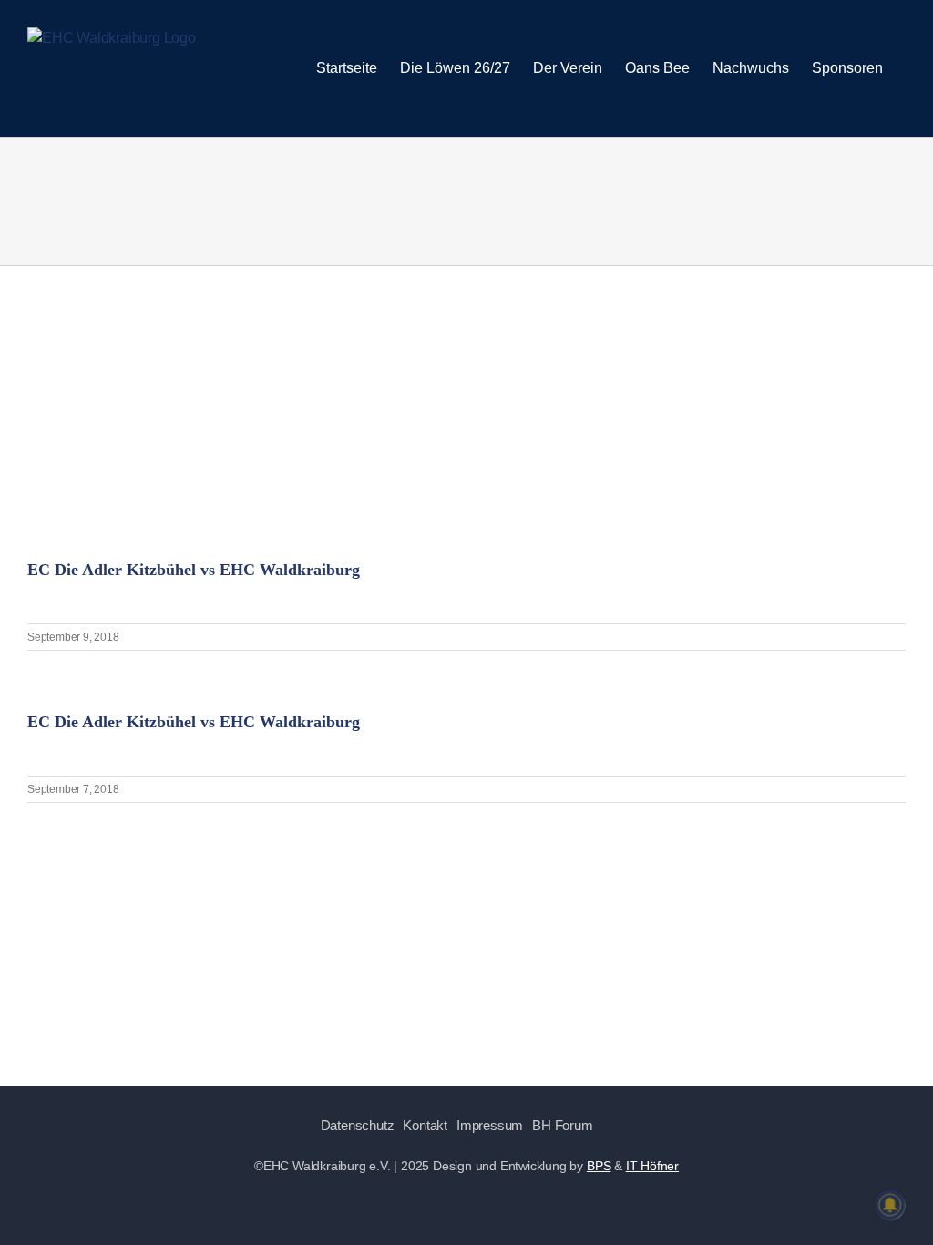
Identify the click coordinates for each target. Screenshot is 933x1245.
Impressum (489, 1125)
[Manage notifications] (890, 1204)
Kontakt (425, 1125)
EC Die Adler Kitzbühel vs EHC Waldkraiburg (193, 570)
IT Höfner (652, 1165)
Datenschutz (358, 1125)
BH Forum (562, 1125)
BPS (598, 1165)
